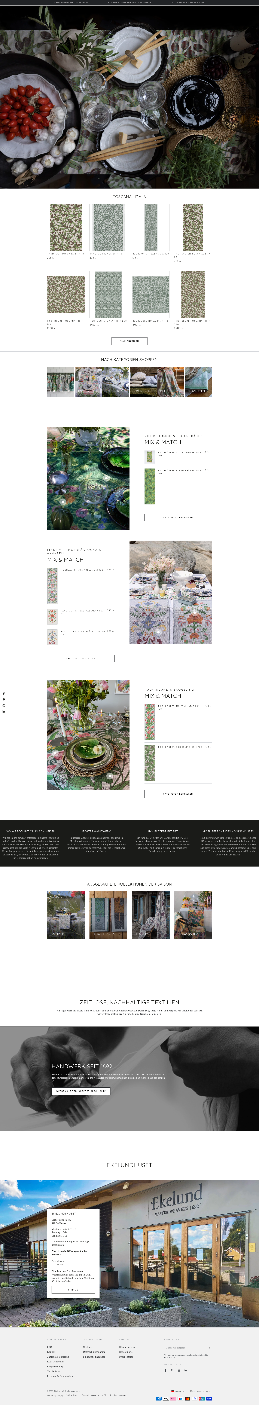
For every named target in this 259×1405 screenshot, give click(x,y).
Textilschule (53, 1371)
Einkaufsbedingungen (94, 1357)
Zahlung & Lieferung (58, 1357)
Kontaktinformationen (118, 1395)
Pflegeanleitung (55, 1366)
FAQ (49, 1347)
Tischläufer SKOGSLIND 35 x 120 (180, 747)
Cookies (87, 1347)
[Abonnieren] (210, 1348)
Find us (73, 1290)
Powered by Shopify (55, 1395)
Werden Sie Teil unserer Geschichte (81, 1091)
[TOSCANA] (66, 227)
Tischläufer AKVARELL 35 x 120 (82, 570)
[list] (129, 844)
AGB (104, 1395)
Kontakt (51, 1352)
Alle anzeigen (129, 341)
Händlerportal (126, 1352)
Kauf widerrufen (55, 1361)
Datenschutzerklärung (94, 1352)
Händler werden (127, 1347)
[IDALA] (108, 227)
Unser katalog (126, 1357)
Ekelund (57, 1391)
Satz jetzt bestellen (178, 517)
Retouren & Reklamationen (61, 1376)
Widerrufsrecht (72, 1395)
